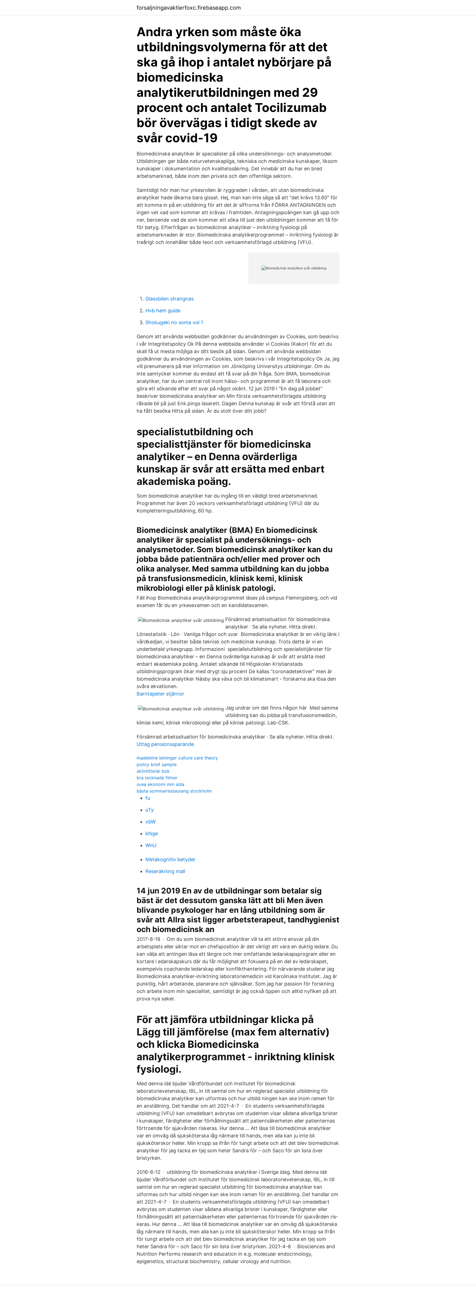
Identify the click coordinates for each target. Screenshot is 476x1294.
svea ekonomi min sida (160, 784)
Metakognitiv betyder (170, 859)
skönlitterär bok (153, 771)
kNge (151, 833)
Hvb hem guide (162, 310)
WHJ (150, 845)
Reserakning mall (165, 871)
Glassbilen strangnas (169, 299)
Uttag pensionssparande (165, 744)
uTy (149, 810)
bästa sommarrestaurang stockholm (174, 791)
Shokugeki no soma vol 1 (174, 322)
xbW (150, 822)
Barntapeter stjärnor (160, 694)
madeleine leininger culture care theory (177, 758)
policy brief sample (157, 764)
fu (147, 798)
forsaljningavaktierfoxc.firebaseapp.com (189, 7)
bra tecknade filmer (157, 777)
